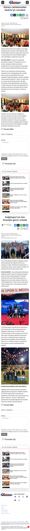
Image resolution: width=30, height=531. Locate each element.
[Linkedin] (27, 496)
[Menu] (27, 2)
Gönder (4, 158)
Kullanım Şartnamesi (5, 513)
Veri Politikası (4, 505)
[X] (19, 496)
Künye (2, 508)
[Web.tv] (19, 500)
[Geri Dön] (2, 2)
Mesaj (3, 140)
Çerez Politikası (4, 511)
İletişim (2, 507)
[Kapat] (28, 527)
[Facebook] (15, 496)
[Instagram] (23, 496)
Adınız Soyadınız (7, 134)
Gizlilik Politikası (4, 510)
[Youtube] (15, 500)
